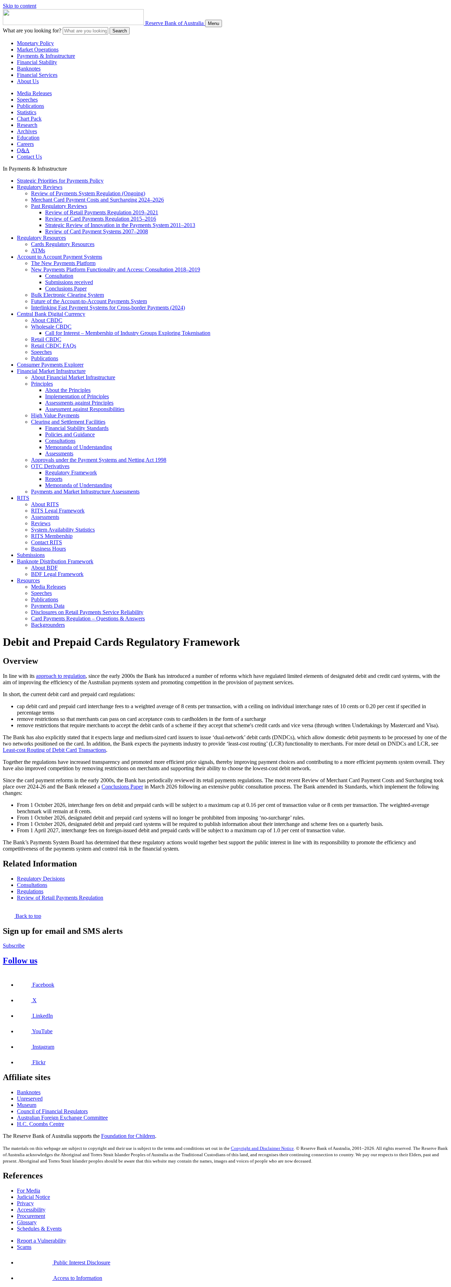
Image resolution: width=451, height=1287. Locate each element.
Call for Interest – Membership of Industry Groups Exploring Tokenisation (127, 333)
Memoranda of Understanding (78, 447)
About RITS (45, 504)
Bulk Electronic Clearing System (67, 295)
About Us (28, 81)
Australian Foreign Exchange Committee (62, 1118)
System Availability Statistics (63, 530)
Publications (30, 106)
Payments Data (47, 606)
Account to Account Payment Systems (59, 257)
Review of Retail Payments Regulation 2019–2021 (101, 212)
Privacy (25, 1203)
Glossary (27, 1222)
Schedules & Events (39, 1229)
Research (27, 125)
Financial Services (37, 75)
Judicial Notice (33, 1197)
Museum (26, 1105)
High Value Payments (55, 415)
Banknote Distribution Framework (55, 561)
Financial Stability (37, 62)
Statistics (26, 112)
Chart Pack (29, 119)
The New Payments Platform (63, 263)
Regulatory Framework (71, 473)
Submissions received (69, 282)
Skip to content (19, 6)
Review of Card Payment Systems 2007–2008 (96, 231)
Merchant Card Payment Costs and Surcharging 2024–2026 (97, 200)
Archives (27, 131)
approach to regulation (61, 676)
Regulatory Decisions (41, 879)
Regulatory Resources (41, 238)
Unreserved (30, 1099)
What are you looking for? (32, 30)
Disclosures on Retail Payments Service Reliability (87, 612)
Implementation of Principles (77, 396)
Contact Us (29, 157)
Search (119, 30)
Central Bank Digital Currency (51, 314)
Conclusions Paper (66, 289)
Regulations (30, 891)
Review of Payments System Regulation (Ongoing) (88, 193)
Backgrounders (48, 625)
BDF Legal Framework (57, 574)
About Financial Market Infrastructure (73, 377)
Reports (53, 479)
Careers (25, 144)
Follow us (20, 960)
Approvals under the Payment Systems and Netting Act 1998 (98, 460)
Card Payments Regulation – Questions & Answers (88, 618)
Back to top (27, 916)
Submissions (31, 555)
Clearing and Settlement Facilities (68, 422)
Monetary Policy (35, 43)
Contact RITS (46, 542)
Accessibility (31, 1210)
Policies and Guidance (70, 434)
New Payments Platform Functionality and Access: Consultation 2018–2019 (115, 269)
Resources (28, 580)
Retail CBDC (46, 339)
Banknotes (29, 69)
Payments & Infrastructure (46, 56)
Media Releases (34, 93)
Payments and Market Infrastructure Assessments (85, 492)
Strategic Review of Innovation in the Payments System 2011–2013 (120, 225)
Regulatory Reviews (39, 187)
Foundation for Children (128, 1136)
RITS (23, 498)
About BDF (44, 568)
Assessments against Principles (79, 403)
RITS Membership (52, 536)
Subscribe (14, 946)
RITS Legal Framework (58, 511)
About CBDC (46, 320)
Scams (24, 1247)
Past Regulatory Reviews (59, 206)
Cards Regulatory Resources (62, 244)
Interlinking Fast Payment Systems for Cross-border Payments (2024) (108, 308)
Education (28, 138)
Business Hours (48, 549)
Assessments (59, 453)
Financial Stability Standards (77, 428)
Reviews (40, 523)
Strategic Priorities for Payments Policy (60, 181)
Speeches (27, 100)
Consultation (59, 276)
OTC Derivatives (50, 466)
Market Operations (37, 50)
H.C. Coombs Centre (40, 1124)
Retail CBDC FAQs (53, 346)
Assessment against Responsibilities (84, 409)
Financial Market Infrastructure (51, 371)
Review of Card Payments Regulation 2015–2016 (100, 219)
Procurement (31, 1216)
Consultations (60, 441)
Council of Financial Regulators (52, 1111)
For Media (28, 1191)
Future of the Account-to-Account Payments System (89, 301)
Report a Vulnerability (41, 1241)
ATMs (38, 250)
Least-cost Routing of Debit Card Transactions (54, 750)
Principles (42, 384)
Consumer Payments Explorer (50, 365)
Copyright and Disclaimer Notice (262, 1148)
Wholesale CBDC (51, 327)
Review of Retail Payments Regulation (60, 898)
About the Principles (68, 390)
